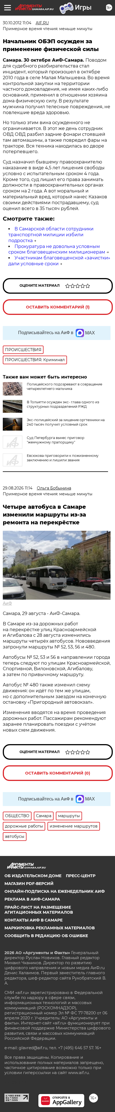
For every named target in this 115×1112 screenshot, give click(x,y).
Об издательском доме (32, 875)
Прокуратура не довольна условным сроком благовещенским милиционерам (56, 249)
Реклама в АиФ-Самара (32, 899)
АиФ (7, 603)
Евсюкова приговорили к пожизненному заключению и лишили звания (63, 458)
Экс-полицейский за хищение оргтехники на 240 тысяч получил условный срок (66, 422)
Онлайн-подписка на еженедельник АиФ (54, 891)
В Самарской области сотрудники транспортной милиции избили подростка (51, 234)
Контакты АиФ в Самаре (33, 920)
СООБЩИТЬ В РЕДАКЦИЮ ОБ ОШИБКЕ (46, 935)
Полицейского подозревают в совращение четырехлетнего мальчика (64, 386)
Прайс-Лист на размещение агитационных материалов (38, 910)
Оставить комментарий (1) (58, 307)
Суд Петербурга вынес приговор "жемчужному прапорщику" (55, 440)
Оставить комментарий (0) (57, 773)
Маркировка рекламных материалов (49, 927)
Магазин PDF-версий (29, 883)
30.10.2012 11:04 (17, 22)
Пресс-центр (80, 875)
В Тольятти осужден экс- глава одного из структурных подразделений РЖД (63, 404)
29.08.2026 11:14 (17, 488)
